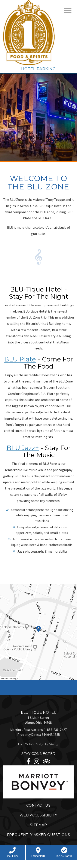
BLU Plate (20, 359)
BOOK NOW (64, 856)
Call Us (12, 856)
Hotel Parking (38, 69)
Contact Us (38, 805)
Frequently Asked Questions (38, 835)
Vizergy (54, 744)
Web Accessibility (38, 815)
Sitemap (38, 825)
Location (38, 856)
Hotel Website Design (31, 744)
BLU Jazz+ (23, 448)
